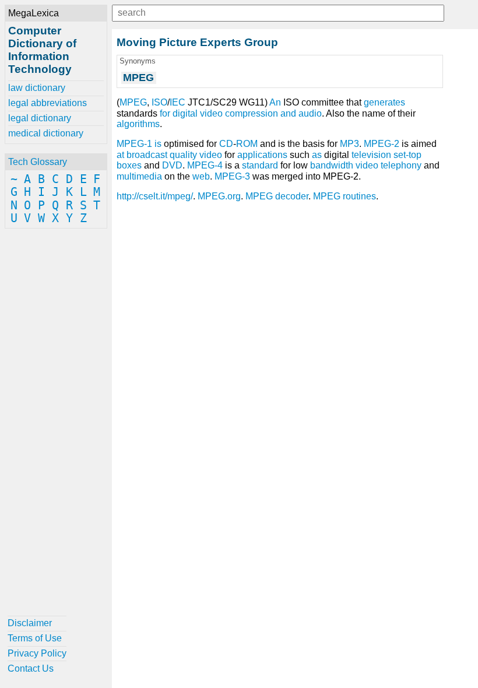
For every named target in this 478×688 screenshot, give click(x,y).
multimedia (139, 176)
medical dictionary (45, 133)
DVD (172, 165)
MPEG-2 (381, 144)
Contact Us (31, 668)
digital (185, 113)
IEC (177, 102)
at (120, 155)
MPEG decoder (276, 196)
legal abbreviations (47, 103)
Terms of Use (35, 638)
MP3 (349, 144)
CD (226, 144)
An (275, 102)
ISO (159, 102)
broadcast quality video (174, 155)
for (165, 113)
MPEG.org (219, 196)
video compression (239, 113)
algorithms (138, 124)
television (371, 155)
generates (384, 102)
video (367, 165)
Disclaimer (30, 623)
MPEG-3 (232, 176)
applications (262, 155)
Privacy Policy (37, 653)
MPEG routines (344, 196)
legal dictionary (39, 118)
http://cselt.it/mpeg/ (155, 196)
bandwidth (331, 165)
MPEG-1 (134, 144)
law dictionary (36, 88)
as (317, 155)
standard (260, 165)
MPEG (133, 102)
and (288, 113)
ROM (247, 144)
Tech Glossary (37, 162)
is (157, 144)
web (201, 176)
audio (310, 113)
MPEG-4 (205, 165)
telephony (401, 165)
